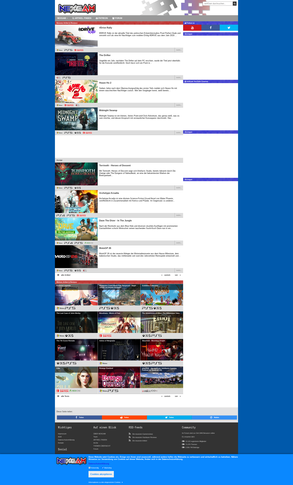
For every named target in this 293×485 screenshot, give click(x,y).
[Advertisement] (119, 148)
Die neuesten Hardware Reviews (144, 437)
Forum (95, 449)
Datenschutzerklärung (66, 440)
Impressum (62, 434)
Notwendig (95, 468)
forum (118, 18)
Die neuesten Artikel (139, 441)
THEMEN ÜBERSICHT (101, 446)
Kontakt (61, 443)
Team (95, 437)
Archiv (95, 443)
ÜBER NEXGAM (99, 434)
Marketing (108, 468)
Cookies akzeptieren (101, 474)
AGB (59, 437)
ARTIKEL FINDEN (82, 18)
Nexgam (62, 18)
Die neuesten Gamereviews (142, 434)
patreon (103, 18)
